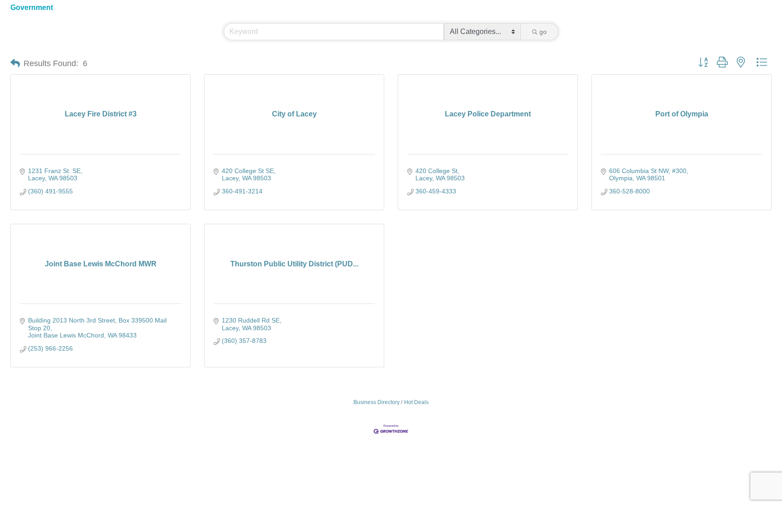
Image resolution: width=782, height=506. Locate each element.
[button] (15, 63)
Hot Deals (416, 402)
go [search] (543, 31)
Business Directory (376, 402)
